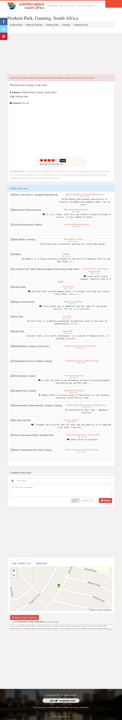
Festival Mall (68, 286)
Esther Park (67, 331)
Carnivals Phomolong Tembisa (76, 224)
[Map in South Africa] (26, 5)
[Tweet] (3, 29)
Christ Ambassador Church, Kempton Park (83, 434)
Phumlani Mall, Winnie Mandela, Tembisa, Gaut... (87, 405)
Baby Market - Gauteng (73, 239)
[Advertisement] (61, 53)
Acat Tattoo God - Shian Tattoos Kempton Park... (95, 270)
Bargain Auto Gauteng (73, 301)
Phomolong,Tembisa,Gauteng (76, 209)
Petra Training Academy (73, 375)
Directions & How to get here (24, 617)
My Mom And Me (71, 420)
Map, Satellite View (21, 563)
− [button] (14, 575)
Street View (41, 563)
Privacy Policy (67, 6)
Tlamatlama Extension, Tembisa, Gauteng (82, 360)
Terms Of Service (86, 6)
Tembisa (66, 254)
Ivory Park (67, 316)
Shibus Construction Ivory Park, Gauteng (81, 449)
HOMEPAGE (52, 6)
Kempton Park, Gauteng (73, 390)
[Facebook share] (3, 21)
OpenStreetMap (96, 610)
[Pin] (3, 36)
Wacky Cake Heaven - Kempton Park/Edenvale (85, 194)
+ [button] (14, 570)
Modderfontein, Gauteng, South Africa (80, 346)
